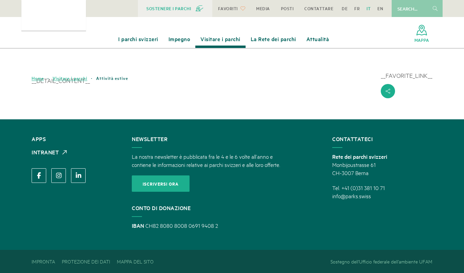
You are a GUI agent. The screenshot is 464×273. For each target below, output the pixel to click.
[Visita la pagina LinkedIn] (78, 175)
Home (38, 78)
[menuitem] (175, 8)
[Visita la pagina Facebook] (39, 175)
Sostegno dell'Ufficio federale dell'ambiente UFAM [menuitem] (381, 261)
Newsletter (149, 138)
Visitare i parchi (70, 78)
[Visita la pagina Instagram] (58, 175)
